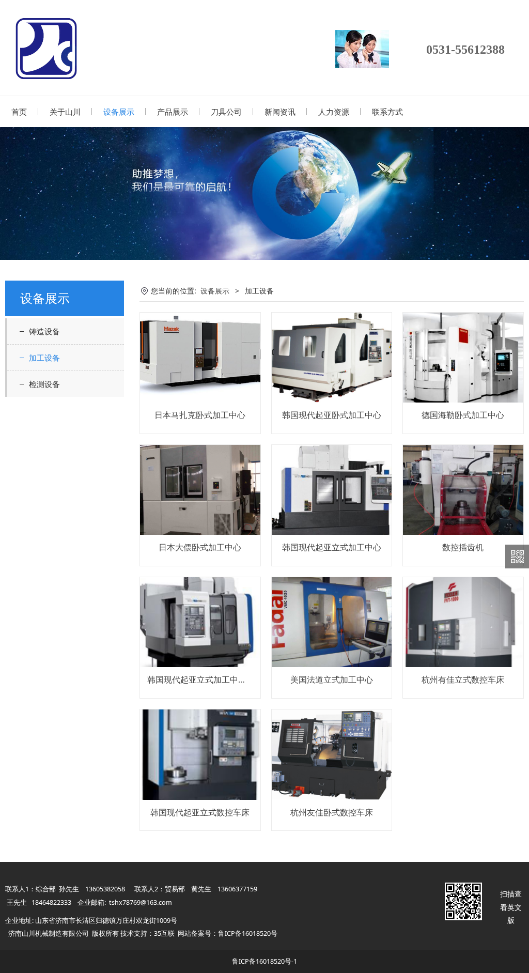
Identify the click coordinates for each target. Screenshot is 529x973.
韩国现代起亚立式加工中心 (331, 547)
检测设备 (44, 384)
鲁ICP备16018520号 (247, 933)
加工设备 (44, 357)
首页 (19, 111)
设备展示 (118, 111)
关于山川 (65, 111)
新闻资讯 (279, 111)
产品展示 (172, 111)
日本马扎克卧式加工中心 (199, 415)
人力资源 (333, 111)
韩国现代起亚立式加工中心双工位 (209, 679)
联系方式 (387, 111)
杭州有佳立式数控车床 (463, 679)
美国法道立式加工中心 (331, 679)
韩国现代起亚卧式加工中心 (331, 415)
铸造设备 (44, 331)
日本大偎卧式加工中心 (200, 547)
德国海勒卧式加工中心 (463, 415)
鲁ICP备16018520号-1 (264, 961)
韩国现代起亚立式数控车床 (200, 812)
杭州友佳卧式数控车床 (331, 812)
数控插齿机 (463, 547)
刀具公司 (226, 111)
